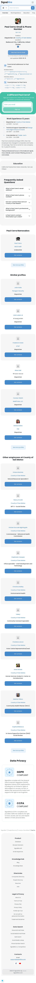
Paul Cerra (18, 243)
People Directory (18, 880)
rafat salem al (18, 315)
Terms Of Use (18, 901)
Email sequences (18, 851)
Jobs (18, 886)
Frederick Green (18, 343)
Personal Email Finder (18, 930)
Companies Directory (18, 877)
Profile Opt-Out (18, 911)
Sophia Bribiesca (18, 727)
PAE (18, 429)
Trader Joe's (22, 135)
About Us (18, 897)
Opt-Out (18, 32)
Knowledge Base (18, 866)
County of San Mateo (23, 38)
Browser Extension (18, 845)
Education (26, 13)
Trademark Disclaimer (18, 919)
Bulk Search (18, 937)
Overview (5, 13)
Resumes (18, 883)
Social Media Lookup (18, 940)
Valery (18, 614)
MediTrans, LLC (18, 401)
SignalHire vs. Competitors (18, 947)
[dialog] (2, 980)
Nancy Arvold (18, 500)
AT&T (18, 346)
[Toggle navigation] (32, 2)
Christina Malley (18, 587)
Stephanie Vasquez (18, 557)
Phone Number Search (18, 943)
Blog (18, 862)
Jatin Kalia (18, 288)
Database (18, 842)
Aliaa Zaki (18, 370)
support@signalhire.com (18, 959)
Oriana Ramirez (18, 472)
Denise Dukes (18, 426)
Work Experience (16, 13)
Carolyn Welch (18, 398)
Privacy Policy (18, 907)
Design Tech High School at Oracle (19, 129)
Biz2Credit (18, 247)
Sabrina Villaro (18, 699)
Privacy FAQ (18, 904)
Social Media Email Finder (18, 933)
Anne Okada (18, 670)
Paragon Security (18, 291)
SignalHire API (18, 848)
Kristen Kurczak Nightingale (18, 527)
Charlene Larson (18, 642)
